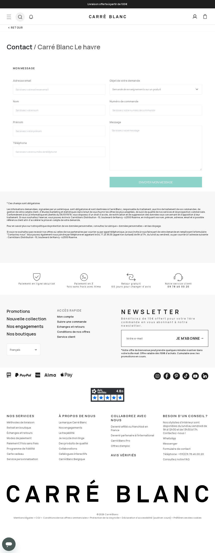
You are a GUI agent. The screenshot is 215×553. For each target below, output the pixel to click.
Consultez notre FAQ (176, 459)
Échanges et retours (20, 433)
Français (15, 350)
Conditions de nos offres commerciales (65, 517)
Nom (16, 101)
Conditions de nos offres (73, 332)
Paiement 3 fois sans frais (23, 443)
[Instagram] (157, 376)
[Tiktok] (185, 376)
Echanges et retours (71, 327)
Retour (17, 27)
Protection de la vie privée (104, 517)
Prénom (18, 122)
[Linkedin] (204, 376)
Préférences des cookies (187, 517)
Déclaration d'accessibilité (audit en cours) (146, 517)
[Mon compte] (194, 16)
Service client (66, 337)
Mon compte (65, 316)
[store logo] (107, 16)
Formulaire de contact (176, 449)
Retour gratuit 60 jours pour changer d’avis (131, 285)
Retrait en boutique (19, 427)
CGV (38, 517)
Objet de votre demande (125, 80)
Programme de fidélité (21, 448)
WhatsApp (169, 438)
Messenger (170, 443)
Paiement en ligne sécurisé (36, 283)
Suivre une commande (72, 321)
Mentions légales (23, 517)
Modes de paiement (19, 438)
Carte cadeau (15, 454)
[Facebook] (166, 376)
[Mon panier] (205, 16)
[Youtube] (195, 376)
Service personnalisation (22, 459)
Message (115, 122)
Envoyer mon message (156, 182)
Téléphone (20, 143)
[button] (31, 17)
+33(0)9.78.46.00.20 (191, 454)
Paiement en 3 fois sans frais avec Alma (84, 285)
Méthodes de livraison (20, 422)
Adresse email (22, 80)
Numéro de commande (124, 101)
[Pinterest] (176, 376)
